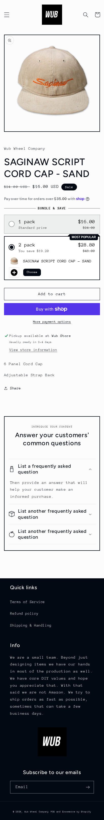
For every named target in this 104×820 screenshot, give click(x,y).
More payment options (52, 322)
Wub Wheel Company (36, 811)
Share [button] (15, 388)
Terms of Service (27, 602)
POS (53, 811)
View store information (33, 350)
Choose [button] (32, 272)
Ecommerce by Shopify (76, 811)
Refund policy (24, 613)
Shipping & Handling (30, 625)
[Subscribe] (88, 787)
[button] (6, 14)
